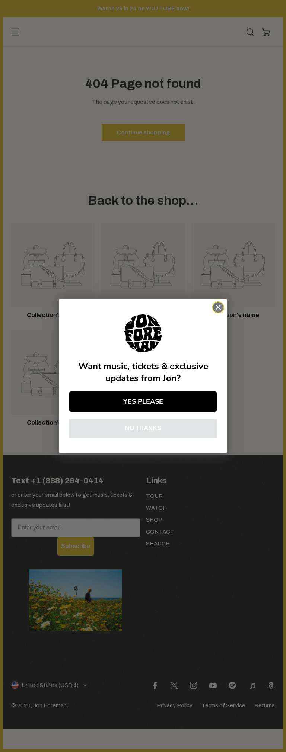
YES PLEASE (143, 401)
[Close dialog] (218, 307)
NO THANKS (143, 428)
